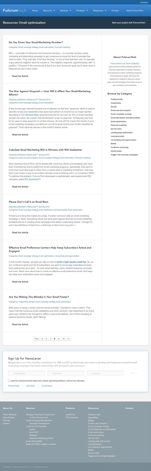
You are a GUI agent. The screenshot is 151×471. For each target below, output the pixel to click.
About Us (7, 408)
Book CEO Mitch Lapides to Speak (41, 444)
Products (70, 408)
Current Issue (47, 385)
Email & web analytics (97, 423)
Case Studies (8, 417)
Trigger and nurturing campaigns (124, 154)
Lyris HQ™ (34, 432)
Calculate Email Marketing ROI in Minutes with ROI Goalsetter (45, 149)
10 (63, 338)
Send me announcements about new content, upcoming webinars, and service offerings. (48, 381)
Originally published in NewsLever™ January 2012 (29, 154)
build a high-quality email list (71, 261)
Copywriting (23, 301)
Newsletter (144, 2)
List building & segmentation (100, 447)
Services (30, 408)
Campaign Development (39, 423)
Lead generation (117, 136)
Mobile (113, 143)
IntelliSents (70, 414)
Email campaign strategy (28, 47)
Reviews (6, 420)
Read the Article (20, 76)
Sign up (134, 373)
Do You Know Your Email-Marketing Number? (36, 42)
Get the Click (116, 128)
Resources (93, 408)
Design (32, 301)
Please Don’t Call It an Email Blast (28, 201)
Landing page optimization (122, 132)
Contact (129, 408)
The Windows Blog (29, 114)
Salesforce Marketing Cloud (41, 438)
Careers (6, 423)
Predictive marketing (119, 147)
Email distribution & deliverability (102, 429)
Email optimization (46, 47)
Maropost (33, 435)
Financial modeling (62, 47)
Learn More (30, 385)
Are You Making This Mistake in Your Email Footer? (39, 296)
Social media (116, 151)
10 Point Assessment (38, 417)
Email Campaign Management (39, 420)
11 (69, 338)
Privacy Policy (13, 385)
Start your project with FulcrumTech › (129, 22)
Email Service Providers (36, 426)
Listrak (32, 429)
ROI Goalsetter (32, 179)
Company (89, 373)
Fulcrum (14, 10)
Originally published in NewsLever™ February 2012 (29, 99)
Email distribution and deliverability (53, 209)
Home (35, 10)
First (37, 338)
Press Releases (10, 414)
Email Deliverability (34, 441)
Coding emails (117, 99)
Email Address (11, 373)
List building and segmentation (67, 256)
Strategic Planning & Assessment (40, 414)
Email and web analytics (28, 157)
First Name (50, 373)
